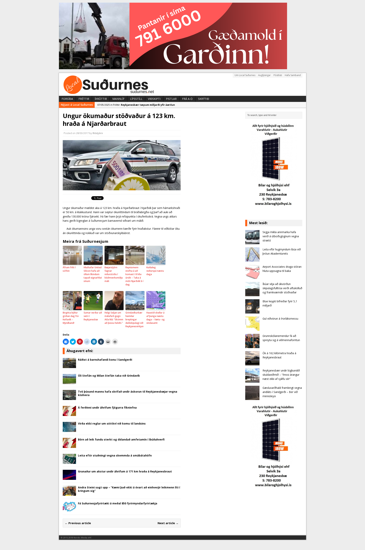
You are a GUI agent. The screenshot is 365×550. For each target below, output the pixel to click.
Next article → (168, 523)
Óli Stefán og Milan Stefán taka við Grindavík (109, 375)
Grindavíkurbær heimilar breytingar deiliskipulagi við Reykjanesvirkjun (134, 319)
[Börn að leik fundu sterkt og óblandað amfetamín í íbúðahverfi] (69, 445)
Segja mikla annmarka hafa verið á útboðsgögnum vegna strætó (281, 236)
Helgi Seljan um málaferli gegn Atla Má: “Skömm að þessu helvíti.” (114, 318)
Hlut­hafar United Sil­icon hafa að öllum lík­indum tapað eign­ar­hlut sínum (93, 274)
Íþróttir (101, 99)
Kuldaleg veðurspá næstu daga (155, 271)
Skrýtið (203, 99)
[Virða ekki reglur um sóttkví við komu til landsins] (69, 429)
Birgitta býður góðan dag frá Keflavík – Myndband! (71, 318)
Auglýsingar (264, 75)
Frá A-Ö (187, 99)
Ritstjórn (98, 133)
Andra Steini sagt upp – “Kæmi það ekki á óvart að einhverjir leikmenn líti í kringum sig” (129, 489)
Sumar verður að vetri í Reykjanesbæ (93, 316)
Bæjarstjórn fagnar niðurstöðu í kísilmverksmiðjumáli (114, 274)
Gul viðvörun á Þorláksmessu (280, 318)
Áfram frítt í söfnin (69, 269)
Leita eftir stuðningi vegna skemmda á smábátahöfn (115, 455)
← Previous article (78, 523)
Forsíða (67, 99)
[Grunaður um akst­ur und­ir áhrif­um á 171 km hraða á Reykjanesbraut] (69, 477)
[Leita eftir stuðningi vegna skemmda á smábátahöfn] (69, 461)
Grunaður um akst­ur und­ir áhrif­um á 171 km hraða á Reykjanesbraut (125, 471)
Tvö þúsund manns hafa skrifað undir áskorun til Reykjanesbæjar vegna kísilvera (127, 393)
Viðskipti (154, 99)
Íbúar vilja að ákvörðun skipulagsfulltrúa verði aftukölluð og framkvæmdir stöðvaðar (282, 288)
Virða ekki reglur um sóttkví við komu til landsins (112, 423)
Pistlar (171, 99)
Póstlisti (278, 75)
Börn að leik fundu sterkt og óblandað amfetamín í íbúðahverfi (121, 439)
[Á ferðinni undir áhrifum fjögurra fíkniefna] (69, 413)
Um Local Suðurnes (245, 75)
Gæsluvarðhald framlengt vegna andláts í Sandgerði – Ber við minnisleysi (282, 392)
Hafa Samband (293, 75)
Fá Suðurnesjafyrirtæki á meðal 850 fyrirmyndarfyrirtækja (117, 503)
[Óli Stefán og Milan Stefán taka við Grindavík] (69, 381)
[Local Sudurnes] (182, 84)
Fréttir (84, 99)
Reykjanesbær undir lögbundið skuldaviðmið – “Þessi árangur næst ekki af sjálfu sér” (281, 375)
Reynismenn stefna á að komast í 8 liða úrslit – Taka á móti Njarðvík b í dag (134, 276)
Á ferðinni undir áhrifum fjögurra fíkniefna (107, 407)
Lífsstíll (136, 99)
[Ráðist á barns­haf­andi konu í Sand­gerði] (69, 365)
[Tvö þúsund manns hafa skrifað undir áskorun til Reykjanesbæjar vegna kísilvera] (69, 397)
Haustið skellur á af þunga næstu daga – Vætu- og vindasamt (155, 318)
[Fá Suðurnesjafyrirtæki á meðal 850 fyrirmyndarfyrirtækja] (69, 509)
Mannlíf (118, 99)
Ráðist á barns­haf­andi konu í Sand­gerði (105, 359)
